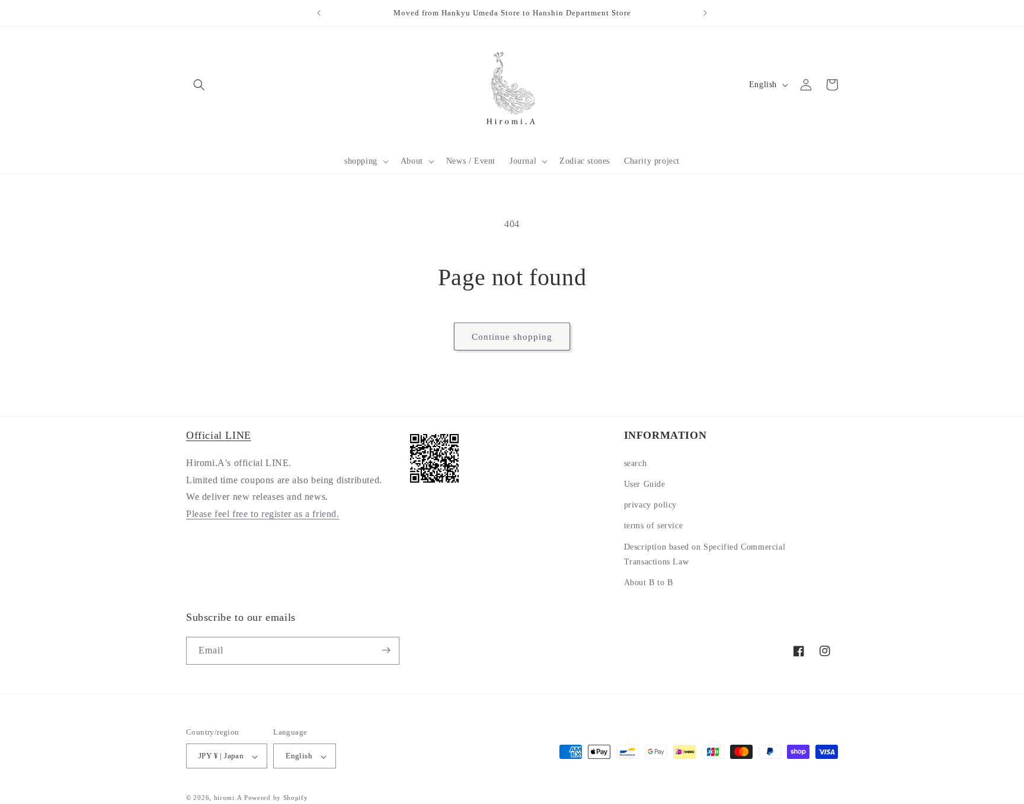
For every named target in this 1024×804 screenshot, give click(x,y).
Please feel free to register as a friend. (263, 514)
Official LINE (218, 435)
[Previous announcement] (319, 13)
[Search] (199, 85)
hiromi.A (228, 798)
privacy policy (650, 504)
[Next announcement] (705, 13)
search (635, 462)
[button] (365, 161)
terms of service (653, 525)
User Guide (644, 484)
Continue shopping (512, 337)
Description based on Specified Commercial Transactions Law (705, 554)
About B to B (648, 582)
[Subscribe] (386, 650)
